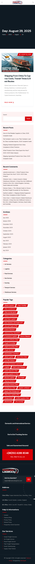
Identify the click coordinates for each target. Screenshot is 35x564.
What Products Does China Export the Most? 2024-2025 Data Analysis (16, 174)
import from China (22, 357)
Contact (6, 515)
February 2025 (7, 244)
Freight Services (9, 350)
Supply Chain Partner (10, 549)
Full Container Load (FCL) (11, 353)
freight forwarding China (11, 346)
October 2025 (7, 231)
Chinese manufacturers (10, 316)
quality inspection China (11, 371)
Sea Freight (21, 377)
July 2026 (6, 218)
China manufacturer (9, 309)
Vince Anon (6, 198)
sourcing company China (11, 384)
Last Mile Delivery (9, 360)
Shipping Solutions (9, 381)
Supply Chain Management (12, 391)
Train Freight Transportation (11, 544)
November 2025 (8, 227)
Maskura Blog (8, 517)
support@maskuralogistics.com (13, 481)
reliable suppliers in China (11, 374)
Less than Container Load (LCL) (13, 364)
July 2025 (6, 241)
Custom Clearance (9, 329)
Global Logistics (9, 357)
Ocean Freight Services (10, 537)
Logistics (7, 269)
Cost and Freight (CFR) (10, 326)
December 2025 (8, 224)
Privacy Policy (8, 520)
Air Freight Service (9, 539)
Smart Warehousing (9, 546)
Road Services (9, 273)
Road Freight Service (10, 542)
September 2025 (8, 234)
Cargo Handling (21, 305)
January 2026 (7, 221)
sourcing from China (10, 388)
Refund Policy (8, 522)
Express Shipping (25, 336)
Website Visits (7, 179)
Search (5, 115)
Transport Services (10, 287)
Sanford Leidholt (7, 193)
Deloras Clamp (7, 188)
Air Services (8, 264)
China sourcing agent (10, 312)
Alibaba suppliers (9, 305)
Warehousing (8, 401)
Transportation (8, 398)
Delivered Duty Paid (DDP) (12, 333)
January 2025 (7, 247)
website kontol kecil (8, 172)
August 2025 (7, 237)
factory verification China (11, 340)
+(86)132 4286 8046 (17, 453)
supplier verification (24, 388)
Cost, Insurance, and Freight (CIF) (13, 322)
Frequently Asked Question (12, 525)
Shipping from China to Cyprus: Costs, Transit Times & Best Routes (17, 78)
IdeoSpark (23, 561)
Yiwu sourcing (19, 401)
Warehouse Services (10, 292)
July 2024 (6, 250)
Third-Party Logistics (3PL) (12, 395)
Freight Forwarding (9, 343)
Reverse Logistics (9, 377)
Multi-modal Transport (19, 367)
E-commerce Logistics (10, 336)
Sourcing (7, 283)
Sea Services (8, 278)
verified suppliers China (22, 398)
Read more (8, 102)
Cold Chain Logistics (10, 319)
